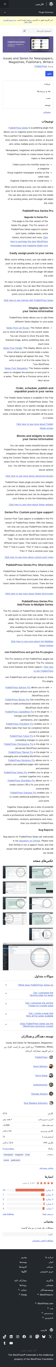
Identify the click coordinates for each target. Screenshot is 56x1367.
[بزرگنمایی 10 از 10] (49, 946)
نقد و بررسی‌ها (43, 91)
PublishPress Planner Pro (20, 752)
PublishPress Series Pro (15, 772)
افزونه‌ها (23, 1266)
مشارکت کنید (20, 1280)
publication (15, 1160)
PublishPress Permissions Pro (18, 744)
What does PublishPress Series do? (35, 985)
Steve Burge (41, 1075)
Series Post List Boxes (17, 327)
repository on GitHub (29, 840)
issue (27, 1155)
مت (50, 1308)
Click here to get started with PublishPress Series (28, 300)
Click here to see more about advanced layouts (29, 476)
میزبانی (50, 1266)
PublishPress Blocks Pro (17, 699)
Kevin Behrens (40, 1066)
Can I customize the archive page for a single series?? (39, 1004)
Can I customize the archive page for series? (41, 994)
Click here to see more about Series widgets (31, 504)
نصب (48, 98)
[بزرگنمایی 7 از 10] (49, 915)
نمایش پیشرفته (46, 1168)
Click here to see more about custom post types (29, 557)
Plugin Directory (46, 12)
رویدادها (23, 1285)
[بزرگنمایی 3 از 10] (49, 884)
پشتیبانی (47, 112)
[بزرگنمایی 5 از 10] (49, 899)
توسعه (47, 105)
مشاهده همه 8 (8, 1148)
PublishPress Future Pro (21, 736)
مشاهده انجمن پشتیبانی (42, 1240)
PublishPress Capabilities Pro (19, 711)
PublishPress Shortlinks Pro (21, 780)
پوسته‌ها (23, 1262)
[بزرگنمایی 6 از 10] (23, 899)
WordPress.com (44, 1303)
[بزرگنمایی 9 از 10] (49, 930)
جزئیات (47, 84)
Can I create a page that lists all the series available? (39, 1014)
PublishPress (41, 66)
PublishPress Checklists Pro (20, 723)
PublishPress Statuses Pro (23, 792)
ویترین (24, 1257)
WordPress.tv (45, 1294)
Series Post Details (12, 348)
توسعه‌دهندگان (46, 1290)
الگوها (24, 1271)
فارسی (44, 1330)
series (6, 1160)
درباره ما (49, 1257)
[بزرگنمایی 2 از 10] (23, 868)
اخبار (51, 1262)
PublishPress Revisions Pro (21, 760)
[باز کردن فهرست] (4, 4)
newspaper (8, 1155)
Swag (22, 1294)
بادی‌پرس (47, 1317)
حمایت (22, 1290)
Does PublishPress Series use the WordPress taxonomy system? (36, 1024)
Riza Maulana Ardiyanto (36, 1103)
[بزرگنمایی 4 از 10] (23, 884)
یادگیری (49, 1280)
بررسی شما (48, 1213)
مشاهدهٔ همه (8, 1213)
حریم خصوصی (46, 1271)
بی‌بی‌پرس (47, 1313)
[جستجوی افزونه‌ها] (24, 31)
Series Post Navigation (16, 368)
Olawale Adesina (39, 1094)
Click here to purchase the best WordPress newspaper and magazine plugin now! (29, 241)
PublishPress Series (18, 127)
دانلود (49, 73)
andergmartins (40, 1084)
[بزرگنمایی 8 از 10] (23, 915)
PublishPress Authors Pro (17, 687)
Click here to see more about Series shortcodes (29, 593)
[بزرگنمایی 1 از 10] (49, 868)
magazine (19, 1155)
